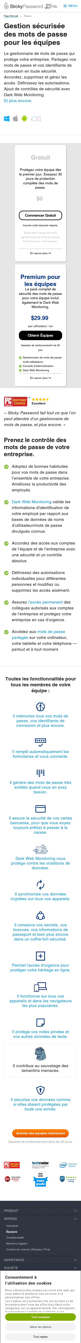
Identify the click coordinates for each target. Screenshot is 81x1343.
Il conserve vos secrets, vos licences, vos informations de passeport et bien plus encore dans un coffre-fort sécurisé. (40, 931)
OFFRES (10, 1219)
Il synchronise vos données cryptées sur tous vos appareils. (41, 896)
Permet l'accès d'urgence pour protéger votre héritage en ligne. (40, 967)
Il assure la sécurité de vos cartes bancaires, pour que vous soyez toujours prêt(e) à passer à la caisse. (40, 825)
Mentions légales (16, 1243)
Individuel (12, 1225)
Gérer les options (40, 1326)
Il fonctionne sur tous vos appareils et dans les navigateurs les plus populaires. (40, 1001)
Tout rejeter (40, 1336)
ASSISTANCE (14, 1260)
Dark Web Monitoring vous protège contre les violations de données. (40, 863)
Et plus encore (17, 100)
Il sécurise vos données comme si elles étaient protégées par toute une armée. (40, 1104)
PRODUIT (11, 1211)
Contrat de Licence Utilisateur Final (28, 1249)
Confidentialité (15, 1237)
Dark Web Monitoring (32, 501)
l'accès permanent (45, 602)
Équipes (11, 1231)
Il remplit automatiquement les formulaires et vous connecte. (40, 754)
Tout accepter (40, 1317)
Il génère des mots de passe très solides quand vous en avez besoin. (40, 787)
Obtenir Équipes (40, 335)
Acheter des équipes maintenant (40, 1133)
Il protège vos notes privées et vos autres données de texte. (40, 1034)
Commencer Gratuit (40, 215)
